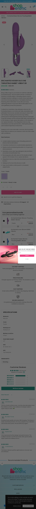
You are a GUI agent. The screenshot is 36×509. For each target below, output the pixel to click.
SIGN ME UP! (27, 255)
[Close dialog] (35, 246)
